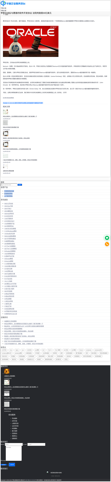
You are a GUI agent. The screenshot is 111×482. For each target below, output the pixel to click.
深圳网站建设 (98, 356)
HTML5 (7, 208)
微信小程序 (50, 356)
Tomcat (81, 350)
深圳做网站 (77, 356)
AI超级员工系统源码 (10, 321)
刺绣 (61, 353)
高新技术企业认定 (10, 314)
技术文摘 (8, 269)
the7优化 (66, 350)
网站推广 (39, 359)
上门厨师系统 (8, 196)
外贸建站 (13, 356)
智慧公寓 (7, 304)
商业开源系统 (9, 294)
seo (23, 350)
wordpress (88, 350)
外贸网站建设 (10, 239)
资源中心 (14, 436)
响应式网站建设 (103, 353)
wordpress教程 (18, 353)
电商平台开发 (9, 256)
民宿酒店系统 (8, 194)
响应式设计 (9, 221)
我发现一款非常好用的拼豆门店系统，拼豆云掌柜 (16, 138)
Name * (3, 444)
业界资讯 (12, 97)
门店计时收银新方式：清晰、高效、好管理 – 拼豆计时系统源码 (20, 160)
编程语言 (8, 211)
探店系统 (69, 356)
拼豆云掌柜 (8, 301)
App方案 (8, 206)
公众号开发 (15, 426)
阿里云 (66, 359)
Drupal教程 (8, 259)
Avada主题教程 (9, 251)
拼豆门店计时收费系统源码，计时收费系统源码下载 (17, 149)
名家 (87, 353)
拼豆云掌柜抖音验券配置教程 (13, 329)
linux (11, 350)
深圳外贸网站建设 (87, 356)
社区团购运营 (9, 309)
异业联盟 (7, 299)
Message (3, 460)
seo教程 (37, 350)
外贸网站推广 (31, 356)
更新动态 (8, 271)
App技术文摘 (9, 234)
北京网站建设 (69, 353)
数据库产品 (9, 224)
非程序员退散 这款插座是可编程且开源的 (30, 103)
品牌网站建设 (9, 241)
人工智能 (8, 281)
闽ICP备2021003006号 (30, 480)
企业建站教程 (10, 236)
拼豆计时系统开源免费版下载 (11, 127)
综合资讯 (8, 216)
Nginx (17, 350)
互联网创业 (9, 226)
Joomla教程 (8, 261)
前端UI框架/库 (10, 266)
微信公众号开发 (10, 284)
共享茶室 (55, 353)
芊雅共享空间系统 (10, 311)
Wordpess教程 (10, 231)
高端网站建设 (9, 244)
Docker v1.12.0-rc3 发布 (10, 103)
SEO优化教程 (10, 229)
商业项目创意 (9, 296)
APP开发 (4, 350)
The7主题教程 (9, 246)
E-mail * (25, 444)
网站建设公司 (30, 359)
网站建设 (22, 359)
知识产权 (7, 306)
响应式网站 (94, 353)
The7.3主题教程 (10, 249)
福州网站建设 (5, 359)
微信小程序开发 (10, 286)
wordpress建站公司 (6, 353)
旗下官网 (14, 431)
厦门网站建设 (79, 353)
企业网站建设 (46, 353)
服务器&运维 (9, 264)
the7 (43, 350)
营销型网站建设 (48, 359)
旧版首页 (14, 438)
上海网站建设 (28, 353)
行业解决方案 (9, 274)
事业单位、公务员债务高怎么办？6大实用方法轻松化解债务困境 (24, 326)
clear (8, 464)
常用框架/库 (9, 254)
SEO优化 (29, 350)
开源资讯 (14, 433)
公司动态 (8, 203)
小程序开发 (15, 423)
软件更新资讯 (10, 276)
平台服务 (14, 418)
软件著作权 (58, 359)
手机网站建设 (60, 356)
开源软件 (8, 218)
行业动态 (8, 279)
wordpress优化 (98, 350)
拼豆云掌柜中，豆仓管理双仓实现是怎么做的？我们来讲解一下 (20, 116)
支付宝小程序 (9, 289)
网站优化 (14, 359)
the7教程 (74, 350)
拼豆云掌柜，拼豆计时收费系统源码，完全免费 (18, 331)
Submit (3, 464)
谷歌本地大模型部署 (8, 170)
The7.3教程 (57, 350)
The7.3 (49, 350)
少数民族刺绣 (41, 356)
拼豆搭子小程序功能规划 (12, 339)
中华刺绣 (8, 291)
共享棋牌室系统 (9, 191)
